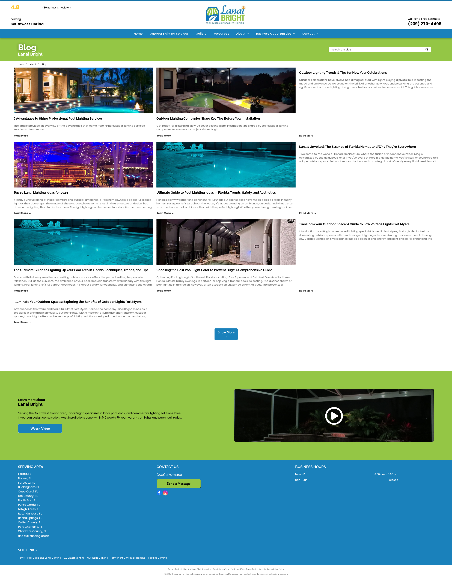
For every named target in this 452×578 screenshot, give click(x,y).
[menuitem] (138, 34)
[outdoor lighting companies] (226, 90)
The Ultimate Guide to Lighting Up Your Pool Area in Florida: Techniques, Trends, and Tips (81, 270)
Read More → (22, 135)
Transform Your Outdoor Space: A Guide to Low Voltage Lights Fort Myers (354, 224)
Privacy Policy (174, 569)
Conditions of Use (221, 569)
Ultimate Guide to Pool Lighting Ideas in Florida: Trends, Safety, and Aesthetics (216, 192)
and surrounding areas (33, 536)
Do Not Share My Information (197, 569)
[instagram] (165, 493)
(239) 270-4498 (424, 24)
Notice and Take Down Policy (244, 569)
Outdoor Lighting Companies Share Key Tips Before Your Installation (208, 118)
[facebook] (159, 493)
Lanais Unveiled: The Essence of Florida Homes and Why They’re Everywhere (357, 147)
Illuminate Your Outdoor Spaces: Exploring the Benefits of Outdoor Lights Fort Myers (78, 302)
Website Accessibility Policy (271, 569)
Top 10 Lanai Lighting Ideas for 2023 (41, 192)
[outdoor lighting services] (83, 90)
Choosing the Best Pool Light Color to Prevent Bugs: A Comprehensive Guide (214, 270)
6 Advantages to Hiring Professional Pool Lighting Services (58, 118)
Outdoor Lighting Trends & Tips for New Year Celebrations (343, 72)
